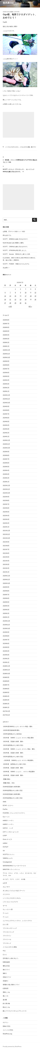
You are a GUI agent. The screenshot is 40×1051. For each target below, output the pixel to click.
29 (15, 303)
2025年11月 (6, 354)
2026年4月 (6, 335)
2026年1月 (6, 346)
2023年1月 (6, 481)
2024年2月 (6, 433)
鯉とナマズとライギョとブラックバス (15, 1011)
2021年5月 (6, 557)
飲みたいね (6, 1007)
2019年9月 (6, 632)
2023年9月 (6, 451)
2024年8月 (6, 410)
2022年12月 (6, 485)
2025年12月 (6, 350)
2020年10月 (6, 583)
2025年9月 (6, 361)
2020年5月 (6, 602)
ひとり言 (5, 924)
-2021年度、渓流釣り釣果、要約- (13, 741)
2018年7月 (6, 685)
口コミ (5, 954)
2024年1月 (6, 436)
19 (35, 296)
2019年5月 (6, 647)
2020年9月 (6, 587)
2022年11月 (6, 489)
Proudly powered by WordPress (12, 1046)
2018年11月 (6, 670)
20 (5, 299)
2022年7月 (6, 504)
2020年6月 (6, 598)
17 (25, 296)
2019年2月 (6, 658)
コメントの (8, 1030)
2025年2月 (6, 387)
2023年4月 (6, 470)
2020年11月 (6, 579)
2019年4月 (6, 651)
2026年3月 (6, 338)
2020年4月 (6, 606)
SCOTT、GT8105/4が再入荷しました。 (15, 250)
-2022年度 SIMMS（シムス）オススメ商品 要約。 (19, 749)
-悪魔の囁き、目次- (9, 783)
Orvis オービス (7, 839)
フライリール (7, 939)
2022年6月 (6, 508)
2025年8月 (6, 365)
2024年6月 (6, 418)
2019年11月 (6, 624)
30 (20, 303)
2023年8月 (6, 455)
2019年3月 (6, 655)
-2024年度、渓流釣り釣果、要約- (13, 775)
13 (5, 296)
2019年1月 (6, 662)
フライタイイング (8, 932)
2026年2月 (6, 342)
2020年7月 (6, 594)
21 (10, 299)
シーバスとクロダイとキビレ (12, 147)
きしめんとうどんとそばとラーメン (14, 890)
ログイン (5, 1022)
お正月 (5, 883)
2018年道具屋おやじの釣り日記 (13, 790)
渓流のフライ (7, 977)
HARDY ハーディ (8, 820)
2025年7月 (6, 369)
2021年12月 (6, 530)
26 (35, 299)
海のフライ (33, 147)
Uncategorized (7, 862)
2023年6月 (6, 463)
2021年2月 (6, 568)
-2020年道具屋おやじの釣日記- (12, 734)
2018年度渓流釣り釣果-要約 (11, 786)
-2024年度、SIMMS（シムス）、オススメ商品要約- (19, 771)
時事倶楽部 (6, 962)
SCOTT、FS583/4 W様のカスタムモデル (16, 264)
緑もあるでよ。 (8, 235)
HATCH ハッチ (8, 828)
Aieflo (4, 801)
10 (25, 292)
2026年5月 (6, 331)
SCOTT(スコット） (9, 854)
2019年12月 (6, 621)
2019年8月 (6, 636)
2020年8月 (6, 591)
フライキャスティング (10, 928)
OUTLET (5, 847)
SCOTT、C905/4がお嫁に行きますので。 (16, 246)
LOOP (5, 835)
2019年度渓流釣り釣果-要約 (11, 794)
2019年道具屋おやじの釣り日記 (13, 798)
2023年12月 (6, 440)
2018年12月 (6, 666)
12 (35, 292)
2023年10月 (6, 448)
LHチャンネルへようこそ (11, 832)
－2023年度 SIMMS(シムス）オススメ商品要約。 (19, 760)
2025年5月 (6, 376)
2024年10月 (6, 402)
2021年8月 (6, 545)
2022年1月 (6, 527)
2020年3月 (6, 609)
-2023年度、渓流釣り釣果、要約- (13, 768)
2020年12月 (6, 576)
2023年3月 (6, 474)
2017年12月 (6, 711)
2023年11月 (6, 444)
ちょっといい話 (8, 909)
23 (20, 299)
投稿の (6, 1026)
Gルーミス (6, 817)
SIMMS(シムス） (8, 858)
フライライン (7, 935)
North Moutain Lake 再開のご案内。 (14, 243)
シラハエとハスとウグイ (10, 902)
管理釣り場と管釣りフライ (11, 984)
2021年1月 (6, 572)
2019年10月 (6, 628)
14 (10, 296)
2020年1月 (6, 617)
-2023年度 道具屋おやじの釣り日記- (14, 764)
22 (15, 299)
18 (30, 296)
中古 (4, 951)
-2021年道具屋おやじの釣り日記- (13, 745)
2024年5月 (6, 421)
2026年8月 (6, 320)
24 (25, 299)
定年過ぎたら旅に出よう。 (11, 958)
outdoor (5, 843)
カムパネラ (6, 887)
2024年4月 (6, 425)
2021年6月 (6, 553)
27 (5, 303)
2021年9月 (6, 542)
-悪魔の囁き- (7, 779)
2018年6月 (6, 688)
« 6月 (10, 306)
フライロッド (7, 943)
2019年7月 (6, 639)
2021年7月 (6, 549)
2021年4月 (6, 561)
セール (5, 905)
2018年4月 (6, 696)
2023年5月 (6, 466)
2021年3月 (6, 564)
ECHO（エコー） (8, 805)
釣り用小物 (6, 1003)
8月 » (30, 306)
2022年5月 (6, 512)
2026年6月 (6, 327)
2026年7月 (6, 323)
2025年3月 (6, 384)
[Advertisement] (18, 125)
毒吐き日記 (6, 966)
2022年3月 (6, 519)
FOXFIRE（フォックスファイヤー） (14, 813)
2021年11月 (6, 534)
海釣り (5, 973)
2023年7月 (6, 459)
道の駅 (5, 999)
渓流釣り (5, 981)
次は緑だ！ (6, 267)
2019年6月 (6, 643)
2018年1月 (6, 707)
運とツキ (5, 996)
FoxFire (5, 809)
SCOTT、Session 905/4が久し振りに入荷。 (17, 254)
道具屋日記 (8, 2)
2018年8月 (6, 681)
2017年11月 (6, 715)
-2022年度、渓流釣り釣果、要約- (13, 753)
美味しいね (6, 992)
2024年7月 (6, 414)
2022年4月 (6, 515)
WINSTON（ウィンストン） (12, 869)
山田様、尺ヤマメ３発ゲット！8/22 (14, 231)
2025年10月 (6, 357)
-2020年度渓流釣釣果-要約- (11, 730)
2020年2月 (6, 613)
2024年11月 (6, 399)
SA (4, 850)
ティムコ (5, 913)
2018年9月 (6, 677)
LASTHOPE (16, 11)
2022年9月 (6, 496)
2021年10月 (6, 538)
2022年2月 (6, 523)
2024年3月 (6, 429)
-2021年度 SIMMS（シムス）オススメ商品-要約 (18, 737)
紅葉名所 (5, 988)
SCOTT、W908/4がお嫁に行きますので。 (16, 239)
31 (25, 303)
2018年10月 (6, 673)
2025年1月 (6, 391)
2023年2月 (6, 478)
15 (15, 296)
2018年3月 (6, 700)
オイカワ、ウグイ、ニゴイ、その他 (14, 879)
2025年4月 (6, 380)
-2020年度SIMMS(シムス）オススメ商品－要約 (17, 726)
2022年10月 (6, 493)
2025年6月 (6, 372)
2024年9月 (6, 406)
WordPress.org (7, 1034)
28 (10, 303)
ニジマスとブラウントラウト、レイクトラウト (17, 920)
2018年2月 (6, 703)
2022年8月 (6, 500)
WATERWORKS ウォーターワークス (14, 865)
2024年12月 (6, 395)
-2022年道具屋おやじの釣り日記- (13, 756)
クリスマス (6, 894)
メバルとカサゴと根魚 (25, 147)
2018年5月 (6, 692)
